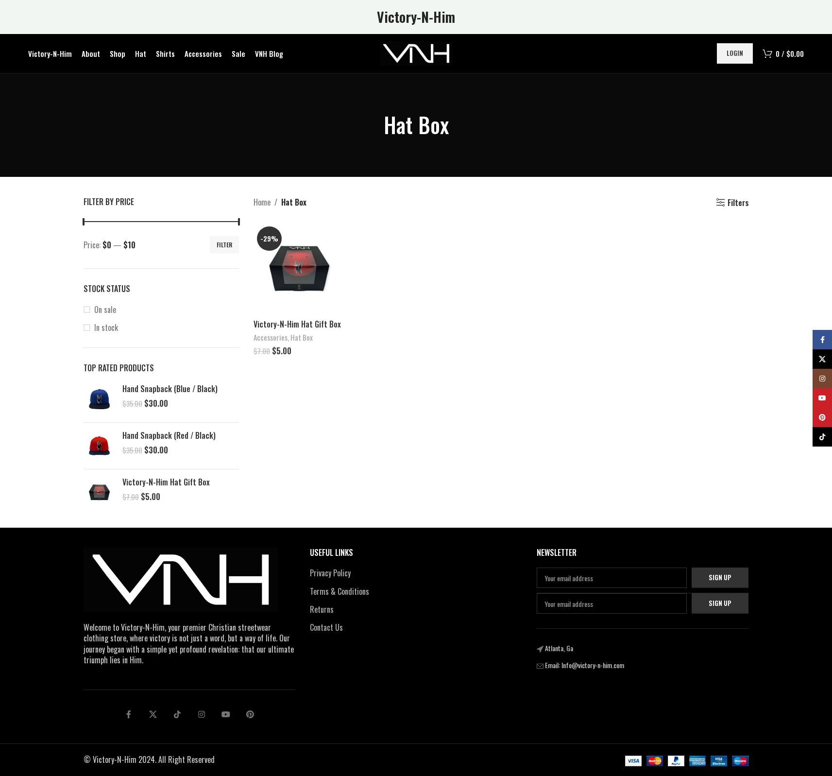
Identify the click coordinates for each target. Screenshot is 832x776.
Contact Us (326, 627)
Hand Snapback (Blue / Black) (170, 388)
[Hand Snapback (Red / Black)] (99, 446)
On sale (105, 309)
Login (735, 53)
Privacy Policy (330, 573)
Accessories (271, 337)
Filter (224, 245)
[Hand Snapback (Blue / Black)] (99, 399)
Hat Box (301, 337)
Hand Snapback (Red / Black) (169, 435)
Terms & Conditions (339, 591)
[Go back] (371, 125)
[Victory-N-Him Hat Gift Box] (99, 492)
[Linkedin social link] (201, 714)
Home (262, 202)
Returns (322, 609)
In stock (106, 327)
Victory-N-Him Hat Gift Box (166, 482)
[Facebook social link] (128, 714)
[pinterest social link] (250, 714)
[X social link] (153, 714)
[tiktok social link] (177, 714)
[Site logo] (416, 52)
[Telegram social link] (226, 714)
